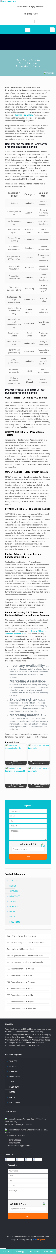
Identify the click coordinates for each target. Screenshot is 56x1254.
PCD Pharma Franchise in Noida (20, 995)
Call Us (6, 1251)
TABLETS (13, 881)
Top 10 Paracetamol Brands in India (21, 936)
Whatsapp (20, 1251)
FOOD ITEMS (14, 922)
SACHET (12, 917)
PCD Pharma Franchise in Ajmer (20, 988)
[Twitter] (24, 21)
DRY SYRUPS (14, 896)
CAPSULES (14, 891)
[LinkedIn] (28, 21)
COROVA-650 (16, 432)
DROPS (12, 912)
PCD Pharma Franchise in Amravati (21, 982)
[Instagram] (36, 21)
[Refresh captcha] (43, 846)
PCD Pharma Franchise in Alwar (19, 975)
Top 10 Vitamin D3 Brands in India (20, 949)
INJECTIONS (14, 906)
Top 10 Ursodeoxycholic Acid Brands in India (25, 942)
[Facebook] (20, 21)
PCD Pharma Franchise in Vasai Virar (21, 1008)
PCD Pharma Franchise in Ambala (20, 969)
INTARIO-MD (16, 509)
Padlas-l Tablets (13, 554)
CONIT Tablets (12, 398)
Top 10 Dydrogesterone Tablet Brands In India (26, 956)
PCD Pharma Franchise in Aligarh (20, 1002)
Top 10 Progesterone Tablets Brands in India (25, 962)
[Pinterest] (32, 21)
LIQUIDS (12, 886)
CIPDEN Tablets (13, 472)
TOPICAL (13, 901)
